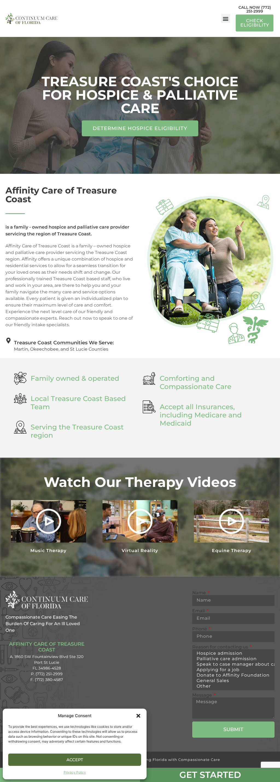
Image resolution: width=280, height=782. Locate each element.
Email (199, 611)
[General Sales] (232, 680)
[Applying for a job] (232, 670)
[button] (138, 715)
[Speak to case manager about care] (232, 664)
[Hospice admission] (232, 653)
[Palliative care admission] (232, 659)
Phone (200, 629)
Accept (74, 759)
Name (199, 593)
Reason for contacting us (220, 647)
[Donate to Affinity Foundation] (232, 675)
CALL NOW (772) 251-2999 (254, 9)
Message (202, 695)
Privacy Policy (75, 772)
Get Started (210, 774)
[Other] (232, 686)
